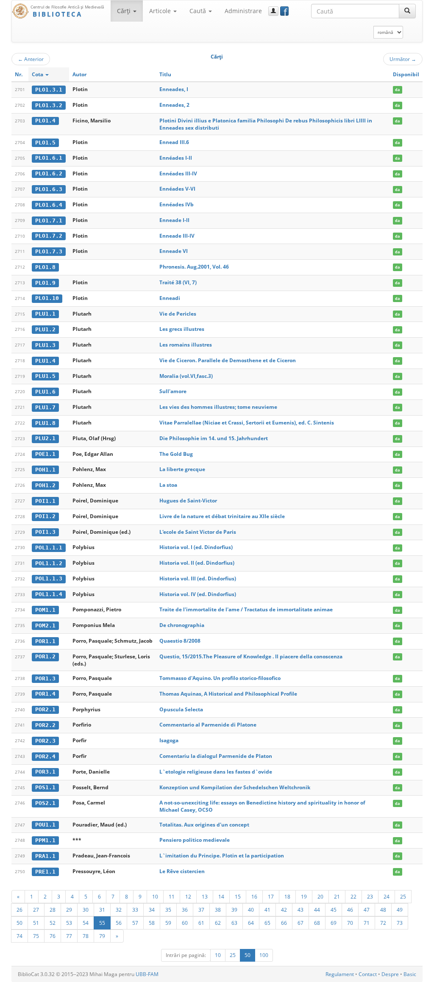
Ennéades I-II (175, 157)
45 (334, 909)
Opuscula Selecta (181, 709)
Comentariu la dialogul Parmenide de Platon (215, 756)
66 (284, 922)
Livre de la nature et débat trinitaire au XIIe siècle (222, 516)
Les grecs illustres (181, 329)
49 (400, 909)
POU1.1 (45, 824)
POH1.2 (45, 485)
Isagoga (168, 740)
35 (168, 909)
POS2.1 (45, 803)
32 (119, 909)
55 (102, 922)
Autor (79, 74)
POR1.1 (45, 641)
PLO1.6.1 (48, 158)
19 (304, 896)
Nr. (18, 74)
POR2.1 (45, 709)
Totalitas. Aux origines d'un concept (204, 824)
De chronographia (181, 625)
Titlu (165, 74)
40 (251, 909)
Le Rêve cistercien (182, 871)
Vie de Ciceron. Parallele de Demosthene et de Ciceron (227, 360)
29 (69, 909)
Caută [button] (198, 11)
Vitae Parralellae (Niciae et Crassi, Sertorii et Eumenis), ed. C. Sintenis (246, 422)
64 (251, 922)
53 (69, 922)
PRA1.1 (45, 856)
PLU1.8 (45, 423)
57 (135, 922)
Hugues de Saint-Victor (188, 500)
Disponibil (406, 74)
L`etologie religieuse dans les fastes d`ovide (215, 771)
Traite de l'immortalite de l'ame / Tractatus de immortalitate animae (246, 609)
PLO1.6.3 (48, 189)
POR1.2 (45, 656)
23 (370, 896)
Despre (390, 974)
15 (238, 896)
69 (334, 922)
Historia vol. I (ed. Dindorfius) (196, 547)
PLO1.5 (45, 142)
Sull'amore (172, 391)
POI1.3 (45, 532)
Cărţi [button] (124, 11)
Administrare (243, 11)
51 (36, 922)
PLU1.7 (45, 407)
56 (119, 922)
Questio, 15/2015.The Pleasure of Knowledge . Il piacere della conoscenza (250, 656)
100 (263, 955)
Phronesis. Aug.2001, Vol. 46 (194, 266)
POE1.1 (45, 454)
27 (36, 909)
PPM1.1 (45, 840)
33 (135, 909)
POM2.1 (45, 625)
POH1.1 (45, 469)
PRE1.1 (45, 871)
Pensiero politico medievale (194, 839)
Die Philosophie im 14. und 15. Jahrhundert (213, 438)
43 (300, 909)
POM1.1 (45, 610)
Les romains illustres (185, 344)
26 (19, 909)
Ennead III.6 (174, 142)
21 (337, 896)
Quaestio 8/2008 (179, 640)
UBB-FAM (147, 974)
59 (168, 922)
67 (300, 922)
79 (102, 935)
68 (317, 922)
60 (185, 922)
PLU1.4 (45, 361)
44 (317, 909)
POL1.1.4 (48, 594)
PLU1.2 (45, 329)
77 (69, 935)
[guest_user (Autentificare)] (273, 11)
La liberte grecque (182, 469)
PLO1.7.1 (48, 220)
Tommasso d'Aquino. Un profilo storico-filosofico (220, 678)
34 (152, 909)
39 (234, 909)
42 (284, 909)
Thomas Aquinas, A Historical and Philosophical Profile (228, 693)
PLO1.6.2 (48, 173)
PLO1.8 (45, 267)
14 (221, 896)
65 (267, 922)
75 (36, 935)
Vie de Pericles (177, 313)
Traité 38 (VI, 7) (178, 282)
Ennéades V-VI (177, 188)
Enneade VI (173, 251)
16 (254, 896)
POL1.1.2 (48, 563)
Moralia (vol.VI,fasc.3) (186, 376)
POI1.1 (45, 501)
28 (53, 909)
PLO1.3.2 (48, 105)
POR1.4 (45, 694)
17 (271, 896)
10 (155, 896)
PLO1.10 (47, 298)
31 (102, 909)
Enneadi (169, 298)
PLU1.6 (45, 391)
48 (383, 909)
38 (218, 909)
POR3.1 (45, 771)
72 (383, 922)
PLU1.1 (45, 314)
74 (19, 935)
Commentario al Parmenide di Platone (207, 724)
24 (386, 896)
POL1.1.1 (48, 547)
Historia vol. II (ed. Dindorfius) (196, 562)
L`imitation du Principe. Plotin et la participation (221, 855)
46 (350, 909)
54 (86, 922)
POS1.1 (45, 787)
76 (53, 935)
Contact (368, 974)
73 (400, 922)
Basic (409, 974)
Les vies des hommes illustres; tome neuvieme (218, 407)
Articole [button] (160, 11)
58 (152, 922)
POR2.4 (45, 756)
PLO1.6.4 (48, 205)
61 (201, 922)
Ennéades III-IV (178, 173)
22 (353, 896)
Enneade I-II (174, 220)
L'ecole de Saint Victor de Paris (197, 531)
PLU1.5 (45, 376)
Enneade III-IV (177, 235)
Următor (402, 58)
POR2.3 (45, 741)
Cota (38, 74)
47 (367, 909)
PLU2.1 (45, 438)
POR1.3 (45, 678)
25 (403, 896)
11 (172, 896)
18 (287, 896)
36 (185, 909)
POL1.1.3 (48, 578)
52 (53, 922)
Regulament (340, 974)
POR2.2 (45, 725)
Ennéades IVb (176, 204)
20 (320, 896)
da (397, 89)
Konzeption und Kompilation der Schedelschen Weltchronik (234, 787)
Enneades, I (173, 89)
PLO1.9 (45, 283)
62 (218, 922)
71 (367, 922)
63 (234, 922)
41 (267, 909)
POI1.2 (45, 516)
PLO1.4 (45, 120)
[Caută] (407, 11)
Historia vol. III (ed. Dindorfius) (197, 578)
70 (350, 922)
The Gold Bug (176, 454)
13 (205, 896)
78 (86, 935)
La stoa (168, 484)
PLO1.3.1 (48, 89)
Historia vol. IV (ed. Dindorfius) (197, 594)
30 (86, 909)
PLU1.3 (45, 345)
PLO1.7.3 (48, 251)
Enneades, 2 (174, 104)
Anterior (31, 58)
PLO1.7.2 (48, 236)
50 (19, 922)
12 (188, 896)
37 (201, 909)
